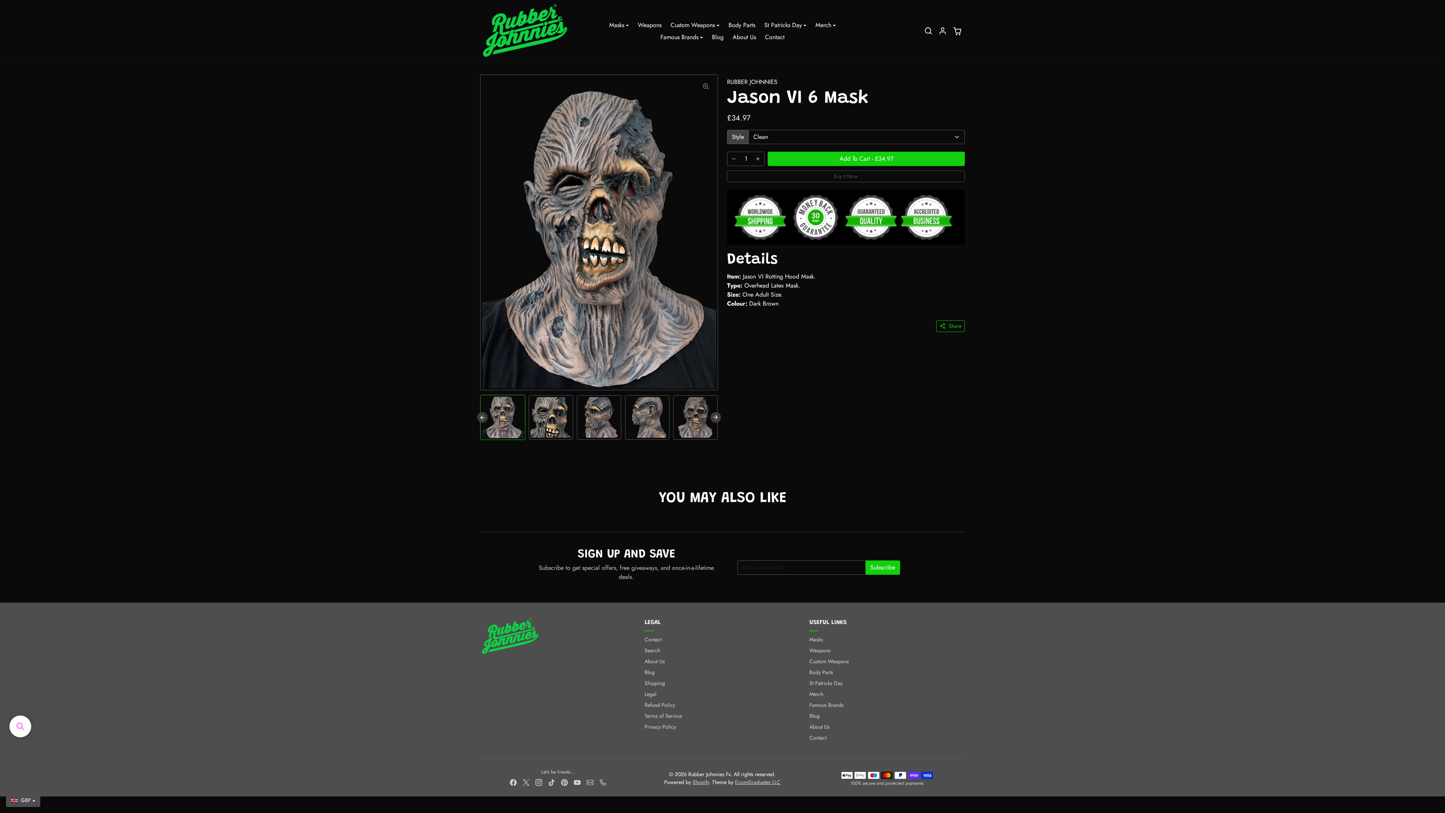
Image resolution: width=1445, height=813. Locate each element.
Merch (816, 694)
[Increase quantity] (758, 159)
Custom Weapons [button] (693, 25)
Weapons (650, 25)
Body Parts (742, 25)
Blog (718, 37)
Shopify (700, 782)
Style (738, 136)
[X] (526, 782)
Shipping (655, 683)
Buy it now (846, 176)
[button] (928, 31)
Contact (775, 37)
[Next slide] (715, 417)
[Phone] (602, 782)
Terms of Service (663, 716)
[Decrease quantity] (734, 159)
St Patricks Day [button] (783, 25)
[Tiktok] (551, 782)
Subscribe (882, 567)
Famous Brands (826, 705)
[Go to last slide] (482, 417)
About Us (744, 37)
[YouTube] (577, 782)
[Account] (942, 31)
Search (652, 650)
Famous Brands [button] (679, 37)
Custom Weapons (829, 661)
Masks (816, 639)
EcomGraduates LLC (757, 782)
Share (955, 326)
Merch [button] (823, 25)
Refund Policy (660, 705)
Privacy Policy (660, 727)
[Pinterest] (564, 782)
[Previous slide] (481, 520)
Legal (650, 694)
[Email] (590, 782)
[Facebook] (513, 782)
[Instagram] (538, 782)
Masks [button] (616, 25)
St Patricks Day (826, 683)
